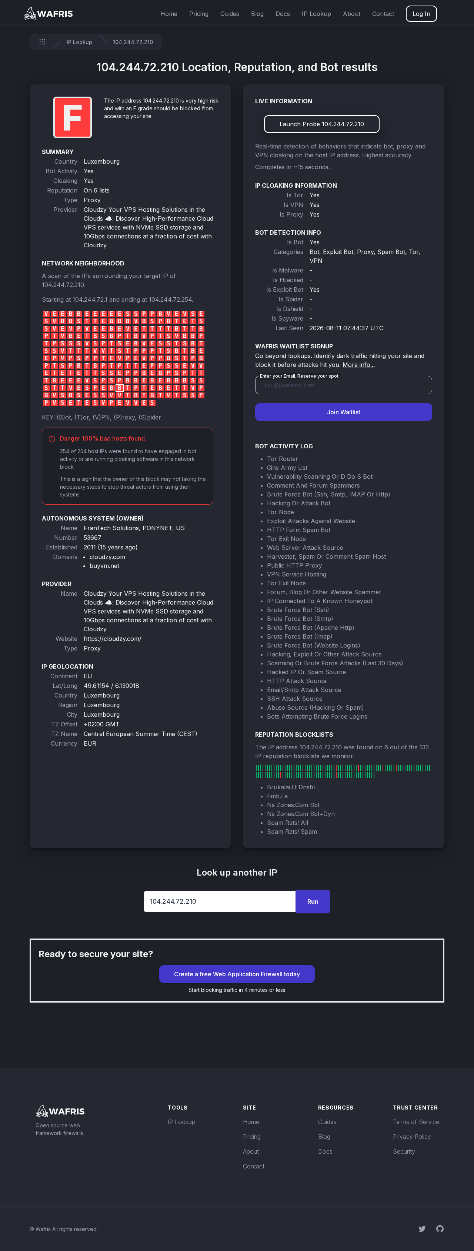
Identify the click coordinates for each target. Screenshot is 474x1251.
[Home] (42, 42)
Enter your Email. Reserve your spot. (300, 376)
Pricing (198, 13)
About (351, 13)
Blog (257, 13)
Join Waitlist (343, 412)
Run (312, 901)
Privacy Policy (412, 1136)
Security (404, 1151)
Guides (229, 13)
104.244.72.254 (170, 299)
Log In (421, 13)
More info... (359, 364)
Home (168, 13)
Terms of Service (416, 1121)
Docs (283, 13)
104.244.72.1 (90, 299)
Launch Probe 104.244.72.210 (322, 124)
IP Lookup (316, 13)
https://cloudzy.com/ (112, 638)
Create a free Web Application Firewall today (237, 974)
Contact (383, 13)
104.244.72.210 (63, 284)
